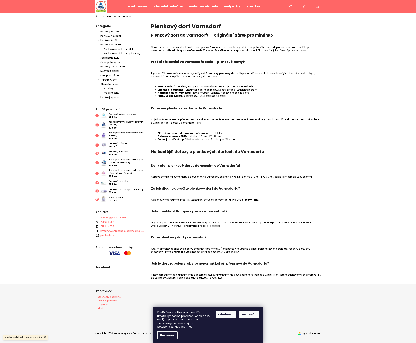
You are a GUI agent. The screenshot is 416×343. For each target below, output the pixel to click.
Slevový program (107, 300)
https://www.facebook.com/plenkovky (122, 231)
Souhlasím (248, 314)
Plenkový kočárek (110, 31)
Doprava (103, 304)
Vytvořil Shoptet (312, 333)
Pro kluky (108, 88)
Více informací (183, 327)
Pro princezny (111, 92)
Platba (101, 308)
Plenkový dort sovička (112, 66)
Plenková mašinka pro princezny (122, 53)
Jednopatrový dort (111, 62)
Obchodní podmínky (109, 297)
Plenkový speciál (109, 97)
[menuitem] (138, 6)
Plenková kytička (109, 40)
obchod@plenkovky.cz (113, 217)
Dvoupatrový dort (110, 75)
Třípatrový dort (109, 79)
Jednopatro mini (109, 57)
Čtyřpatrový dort (109, 84)
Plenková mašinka (110, 44)
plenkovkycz (107, 235)
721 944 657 (107, 222)
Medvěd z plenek (109, 71)
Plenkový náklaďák (110, 36)
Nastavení (167, 335)
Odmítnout (226, 314)
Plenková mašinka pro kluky (119, 49)
